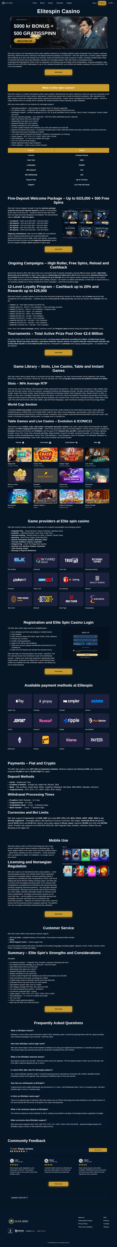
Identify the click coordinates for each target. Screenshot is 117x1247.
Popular (18, 442)
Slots (95, 442)
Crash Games (70, 442)
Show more (58, 1184)
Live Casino (44, 442)
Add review (98, 1150)
